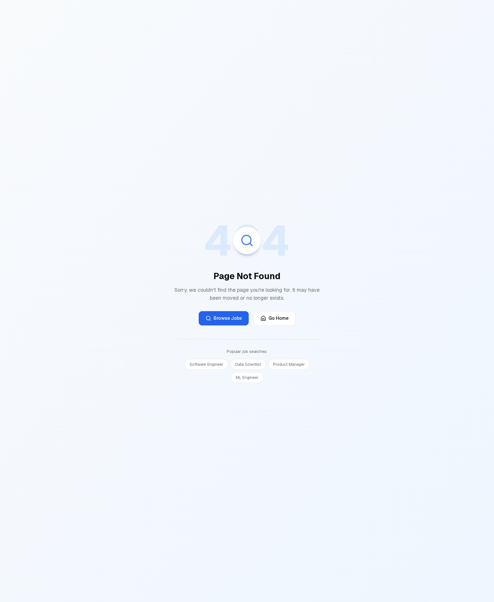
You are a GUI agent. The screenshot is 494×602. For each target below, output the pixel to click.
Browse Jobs (228, 318)
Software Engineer (206, 364)
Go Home (278, 318)
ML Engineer (247, 377)
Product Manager (289, 364)
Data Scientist (248, 364)
